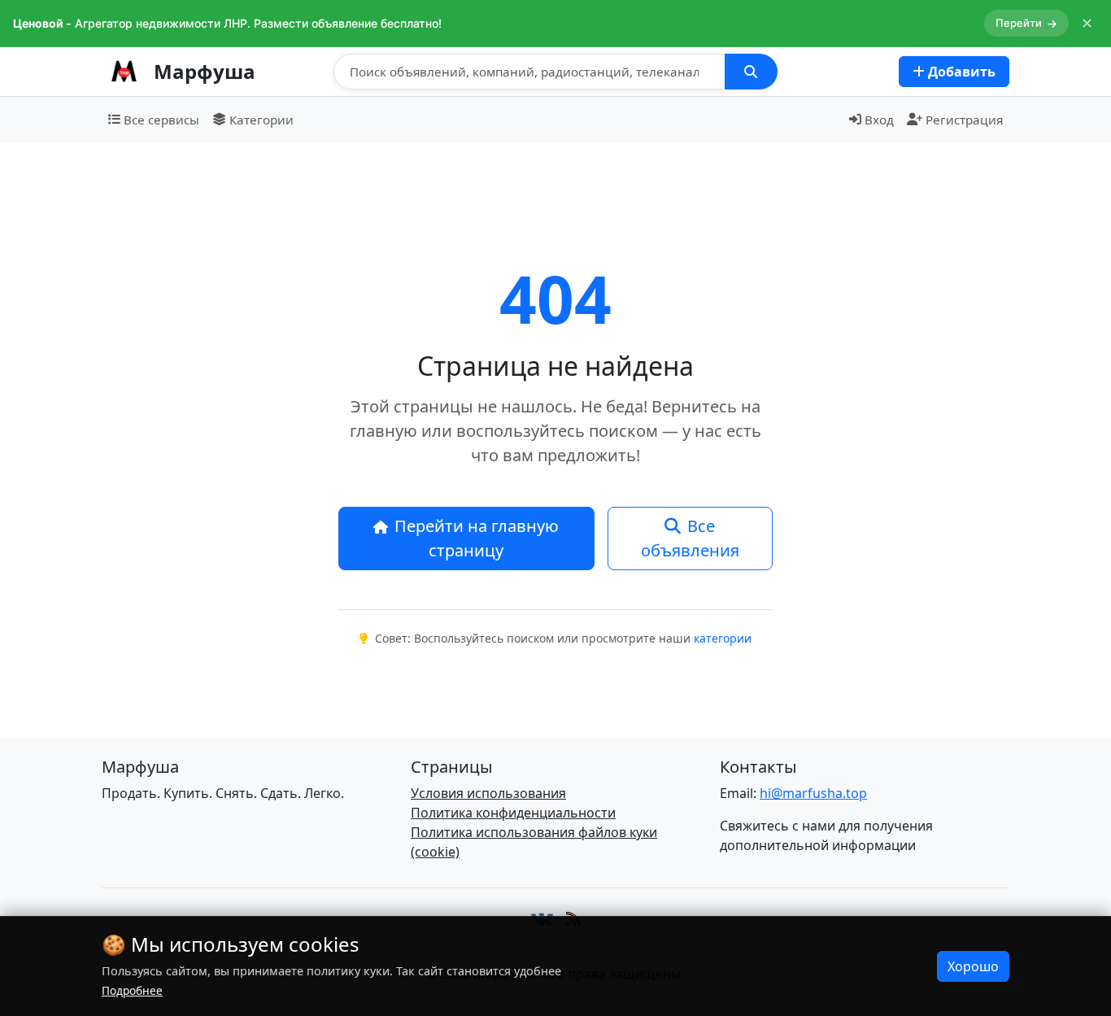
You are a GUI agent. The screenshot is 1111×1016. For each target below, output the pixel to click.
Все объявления (690, 538)
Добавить (960, 72)
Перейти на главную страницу (476, 538)
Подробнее (132, 990)
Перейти (1026, 23)
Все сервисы (161, 119)
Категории (261, 119)
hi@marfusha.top (813, 793)
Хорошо (973, 966)
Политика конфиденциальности (513, 813)
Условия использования (488, 793)
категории (723, 638)
